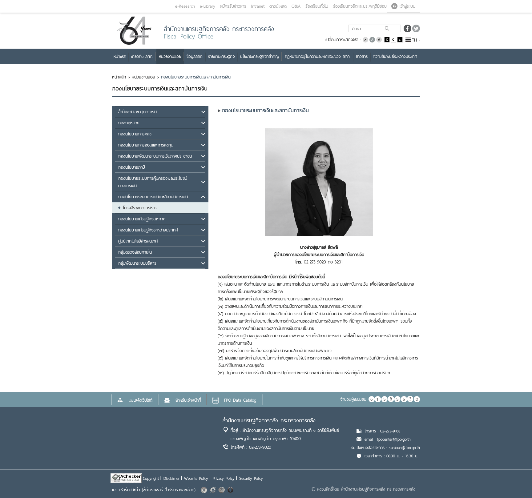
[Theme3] (400, 39)
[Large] (379, 39)
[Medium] (372, 39)
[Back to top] (515, 481)
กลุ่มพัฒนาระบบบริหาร (137, 263)
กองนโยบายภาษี (131, 167)
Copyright (151, 478)
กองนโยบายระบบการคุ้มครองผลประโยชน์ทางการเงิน (152, 182)
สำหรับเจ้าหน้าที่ (188, 400)
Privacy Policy (224, 478)
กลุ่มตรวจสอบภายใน (135, 252)
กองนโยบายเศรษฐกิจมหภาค (141, 219)
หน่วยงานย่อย (143, 77)
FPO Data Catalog (240, 400)
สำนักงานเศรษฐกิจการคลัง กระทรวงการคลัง (269, 420)
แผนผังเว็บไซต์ (140, 400)
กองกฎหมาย (128, 123)
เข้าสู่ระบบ (407, 6)
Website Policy (196, 478)
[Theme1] (387, 39)
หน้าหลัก (119, 77)
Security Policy (251, 478)
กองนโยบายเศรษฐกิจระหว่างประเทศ (148, 230)
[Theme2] (394, 39)
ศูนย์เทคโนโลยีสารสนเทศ (138, 241)
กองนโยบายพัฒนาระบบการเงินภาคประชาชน (155, 156)
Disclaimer (171, 478)
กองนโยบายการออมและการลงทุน (145, 145)
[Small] (365, 39)
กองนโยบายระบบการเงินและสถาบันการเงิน (153, 196)
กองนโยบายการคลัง (134, 134)
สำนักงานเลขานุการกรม (137, 111)
